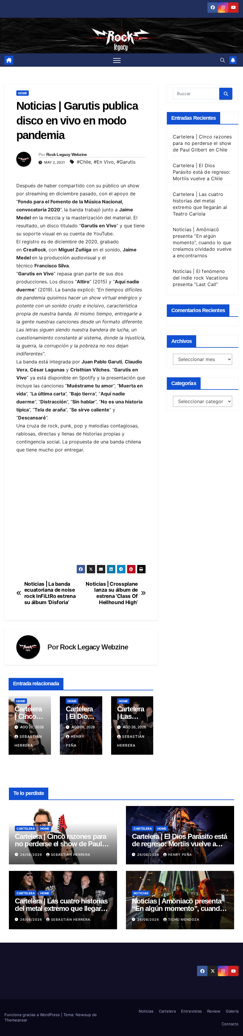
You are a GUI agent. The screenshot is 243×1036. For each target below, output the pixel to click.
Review (213, 1011)
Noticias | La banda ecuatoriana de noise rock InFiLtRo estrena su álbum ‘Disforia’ (50, 593)
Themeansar (15, 1020)
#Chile (84, 162)
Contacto (230, 1023)
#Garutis (125, 162)
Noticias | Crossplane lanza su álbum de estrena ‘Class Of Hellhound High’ (112, 593)
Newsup (83, 1014)
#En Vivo (104, 162)
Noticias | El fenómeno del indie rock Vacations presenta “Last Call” (200, 277)
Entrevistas (191, 1011)
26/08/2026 (31, 855)
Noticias (141, 893)
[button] (222, 60)
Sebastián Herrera (70, 855)
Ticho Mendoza (183, 919)
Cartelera (26, 828)
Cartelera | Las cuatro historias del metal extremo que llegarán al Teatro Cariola (61, 908)
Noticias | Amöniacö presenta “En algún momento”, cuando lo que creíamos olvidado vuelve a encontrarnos (202, 242)
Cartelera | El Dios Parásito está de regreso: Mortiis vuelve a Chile (202, 171)
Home (22, 93)
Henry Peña (180, 855)
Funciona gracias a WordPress (32, 1014)
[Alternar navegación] (117, 60)
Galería (232, 1011)
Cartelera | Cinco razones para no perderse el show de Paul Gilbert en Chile (202, 143)
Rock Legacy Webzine (66, 154)
